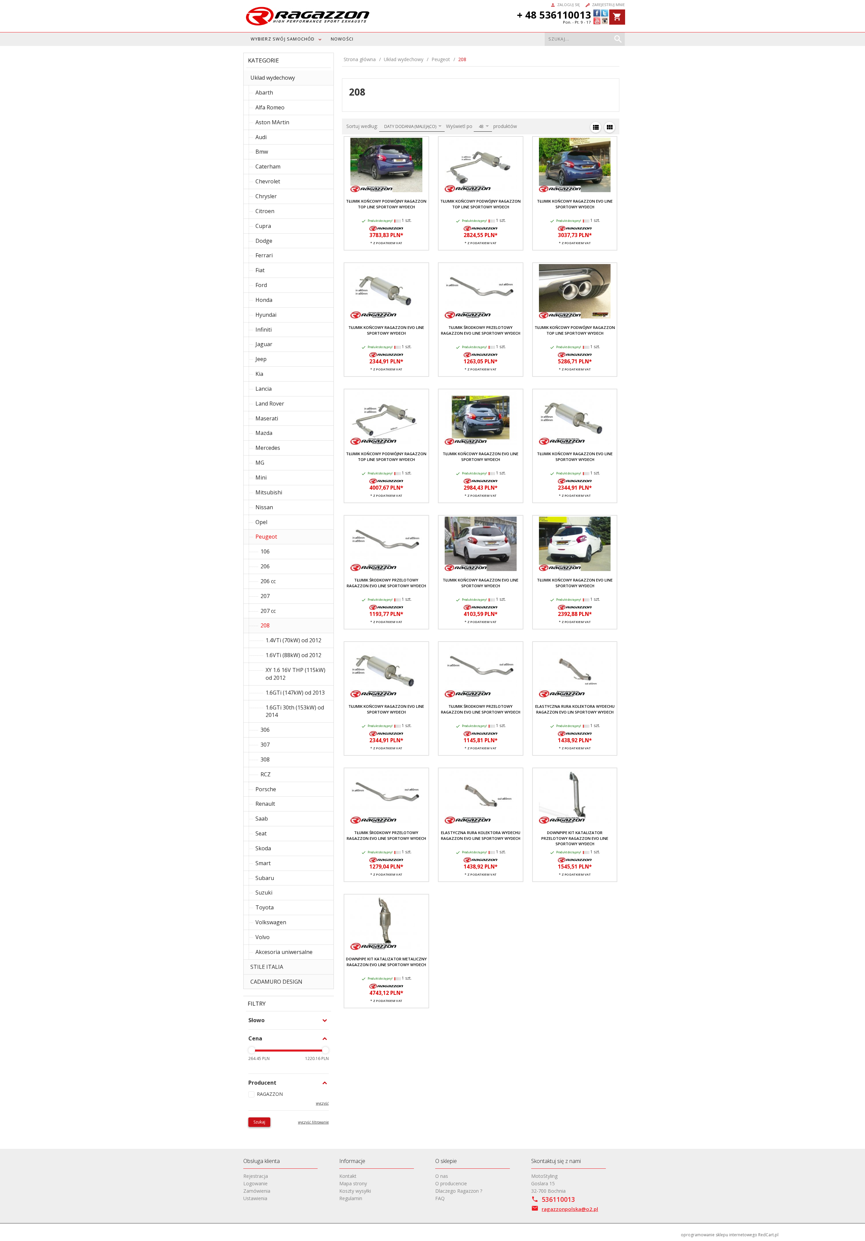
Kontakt (347, 1176)
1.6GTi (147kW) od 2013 (295, 692)
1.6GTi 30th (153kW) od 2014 (295, 711)
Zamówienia (256, 1191)
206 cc (268, 581)
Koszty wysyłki (355, 1191)
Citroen (264, 211)
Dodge (263, 240)
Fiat (260, 270)
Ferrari (264, 255)
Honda (263, 300)
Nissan (264, 507)
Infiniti (263, 329)
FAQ (440, 1198)
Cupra (263, 226)
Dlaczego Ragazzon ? (458, 1191)
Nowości (342, 39)
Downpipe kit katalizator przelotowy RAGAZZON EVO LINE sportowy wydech (574, 838)
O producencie (451, 1183)
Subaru (264, 878)
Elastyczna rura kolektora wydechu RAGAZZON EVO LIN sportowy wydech (575, 709)
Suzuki (263, 892)
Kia (259, 374)
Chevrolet (267, 181)
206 (265, 566)
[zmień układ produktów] (595, 127)
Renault (265, 803)
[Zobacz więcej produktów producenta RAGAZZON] (386, 228)
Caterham (267, 166)
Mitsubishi (268, 492)
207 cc (268, 611)
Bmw (261, 151)
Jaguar (263, 344)
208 (265, 625)
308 (265, 759)
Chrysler (266, 196)
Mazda (263, 433)
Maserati (266, 418)
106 (265, 551)
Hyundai (265, 314)
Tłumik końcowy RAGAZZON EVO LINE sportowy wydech (575, 204)
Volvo (262, 937)
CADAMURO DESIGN (276, 981)
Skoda (263, 848)
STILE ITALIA (266, 967)
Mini (261, 477)
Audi (261, 137)
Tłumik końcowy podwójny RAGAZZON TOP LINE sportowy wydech (386, 204)
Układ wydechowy (272, 77)
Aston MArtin (272, 122)
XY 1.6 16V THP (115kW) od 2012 (295, 673)
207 (265, 596)
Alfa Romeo (270, 107)
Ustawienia (255, 1198)
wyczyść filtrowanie (313, 1122)
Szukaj (259, 1122)
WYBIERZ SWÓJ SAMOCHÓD (283, 39)
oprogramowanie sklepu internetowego (719, 1235)
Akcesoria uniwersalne (284, 952)
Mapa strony (353, 1183)
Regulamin (350, 1198)
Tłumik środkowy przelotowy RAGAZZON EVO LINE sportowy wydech (480, 330)
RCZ (266, 774)
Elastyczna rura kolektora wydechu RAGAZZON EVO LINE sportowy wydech (480, 835)
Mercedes (267, 447)
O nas (441, 1176)
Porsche (265, 789)
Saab (261, 818)
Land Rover (269, 403)
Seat (261, 833)
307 (265, 744)
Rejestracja (255, 1176)
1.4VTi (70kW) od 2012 (293, 640)
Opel (261, 522)
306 (265, 729)
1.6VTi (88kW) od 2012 (293, 655)
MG (259, 462)
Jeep (261, 359)
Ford (261, 285)
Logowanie (255, 1183)
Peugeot (266, 536)
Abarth (264, 92)
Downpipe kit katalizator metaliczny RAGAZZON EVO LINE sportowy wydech (386, 961)
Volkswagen (270, 922)
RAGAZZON (270, 1094)
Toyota (264, 907)
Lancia (263, 388)
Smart (263, 863)
